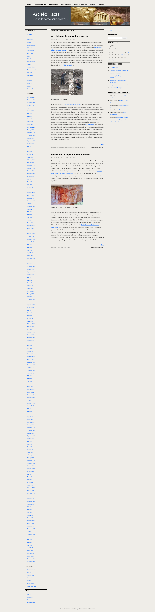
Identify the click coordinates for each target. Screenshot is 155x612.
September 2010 (31, 436)
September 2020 (31, 108)
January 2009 (30, 490)
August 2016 (30, 242)
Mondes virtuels (31, 67)
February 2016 (31, 258)
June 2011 (29, 411)
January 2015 (30, 294)
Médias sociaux (31, 61)
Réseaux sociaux (80, 5)
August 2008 (30, 504)
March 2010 (30, 452)
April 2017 (30, 220)
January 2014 (30, 326)
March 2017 (30, 223)
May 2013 (29, 348)
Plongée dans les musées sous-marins (119, 85)
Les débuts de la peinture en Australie (70, 154)
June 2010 (29, 444)
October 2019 (30, 138)
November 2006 (31, 561)
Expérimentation (68, 147)
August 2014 (30, 307)
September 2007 (31, 534)
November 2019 (31, 135)
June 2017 (29, 214)
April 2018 (30, 187)
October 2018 (30, 171)
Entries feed (30, 597)
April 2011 (30, 416)
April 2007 (30, 548)
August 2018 (30, 176)
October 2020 (30, 105)
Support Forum (31, 578)
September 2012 (31, 370)
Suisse (28, 86)
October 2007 (30, 531)
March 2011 (30, 419)
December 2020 (31, 100)
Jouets (28, 56)
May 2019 (29, 151)
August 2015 (30, 274)
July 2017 (29, 212)
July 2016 (29, 244)
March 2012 (30, 386)
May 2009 (29, 479)
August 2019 (30, 143)
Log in (28, 594)
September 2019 (31, 141)
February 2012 (31, 389)
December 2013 (31, 329)
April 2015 (30, 285)
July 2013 (29, 343)
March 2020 (30, 124)
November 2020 (31, 102)
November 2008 (31, 496)
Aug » (113, 60)
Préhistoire (67, 247)
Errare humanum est (124, 110)
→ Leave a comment (97, 147)
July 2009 (29, 474)
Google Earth (30, 50)
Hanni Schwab (89, 124)
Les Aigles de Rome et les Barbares (119, 70)
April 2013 (30, 351)
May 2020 (29, 119)
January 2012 (30, 392)
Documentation (31, 569)
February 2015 (31, 291)
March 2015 (30, 288)
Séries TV (29, 83)
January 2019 (30, 162)
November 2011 (31, 397)
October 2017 (30, 203)
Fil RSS (110, 30)
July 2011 (29, 408)
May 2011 (29, 414)
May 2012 (29, 381)
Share (102, 145)
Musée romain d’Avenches (73, 105)
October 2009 (30, 466)
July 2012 (29, 376)
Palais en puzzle (67, 65)
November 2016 (31, 233)
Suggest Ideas (30, 575)
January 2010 (30, 457)
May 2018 (29, 184)
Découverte (60, 247)
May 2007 (29, 545)
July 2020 (29, 113)
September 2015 (31, 272)
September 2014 (31, 304)
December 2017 (31, 198)
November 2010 (31, 430)
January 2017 (30, 228)
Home (29, 5)
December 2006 (31, 559)
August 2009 (30, 471)
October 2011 (30, 400)
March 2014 (30, 321)
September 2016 (31, 239)
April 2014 (30, 318)
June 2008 (29, 509)
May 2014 (29, 315)
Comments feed (31, 600)
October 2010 (30, 433)
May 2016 (29, 250)
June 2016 (29, 247)
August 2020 (30, 110)
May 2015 (29, 283)
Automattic (73, 608)
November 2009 (31, 463)
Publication (30, 78)
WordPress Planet (31, 586)
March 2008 (30, 518)
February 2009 (31, 488)
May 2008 (29, 512)
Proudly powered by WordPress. (87, 608)
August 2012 (30, 373)
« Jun (109, 60)
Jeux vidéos (30, 53)
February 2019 (31, 160)
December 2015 (31, 263)
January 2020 (30, 130)
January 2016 (30, 261)
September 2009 (31, 468)
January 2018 (30, 195)
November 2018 (31, 168)
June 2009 (29, 477)
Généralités (30, 48)
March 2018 (30, 190)
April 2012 (30, 384)
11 (128, 52)
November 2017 (31, 201)
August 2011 (30, 406)
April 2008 (30, 515)
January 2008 (30, 523)
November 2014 (31, 299)
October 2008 (30, 498)
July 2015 (29, 277)
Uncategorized (30, 89)
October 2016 (30, 236)
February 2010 (31, 455)
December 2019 (31, 132)
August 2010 (30, 438)
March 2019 (30, 157)
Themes (29, 580)
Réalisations (66, 5)
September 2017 (31, 206)
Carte (101, 5)
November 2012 (31, 365)
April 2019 (30, 154)
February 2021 (31, 97)
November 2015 (31, 266)
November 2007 (31, 529)
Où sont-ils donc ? (114, 67)
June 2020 (29, 116)
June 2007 (29, 542)
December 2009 (31, 460)
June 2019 (29, 149)
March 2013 (30, 354)
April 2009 (30, 482)
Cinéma (29, 37)
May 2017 (29, 217)
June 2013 (29, 345)
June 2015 (29, 280)
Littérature (29, 59)
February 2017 (31, 225)
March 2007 (30, 550)
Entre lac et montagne (115, 73)
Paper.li (93, 5)
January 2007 (30, 556)
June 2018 (29, 182)
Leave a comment (70, 39)
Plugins (29, 572)
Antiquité (59, 147)
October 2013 (30, 335)
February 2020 (31, 127)
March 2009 (30, 485)
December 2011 (31, 395)
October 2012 (30, 367)
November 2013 (31, 332)
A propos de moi (40, 5)
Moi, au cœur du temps (116, 87)
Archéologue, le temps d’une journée (69, 36)
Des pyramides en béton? (122, 117)
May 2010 (29, 447)
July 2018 (29, 179)
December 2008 (31, 493)
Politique (29, 72)
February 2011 (31, 422)
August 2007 (30, 537)
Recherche (29, 80)
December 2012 (31, 362)
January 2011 (30, 425)
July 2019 (29, 146)
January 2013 (30, 359)
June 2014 (29, 313)
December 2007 (31, 526)
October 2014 (30, 302)
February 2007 (31, 553)
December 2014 (31, 296)
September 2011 (31, 403)
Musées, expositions (79, 147)
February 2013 (31, 356)
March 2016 (30, 255)
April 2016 (30, 253)
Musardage (53, 5)
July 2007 (29, 539)
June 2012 (29, 378)
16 (122, 54)
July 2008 (29, 507)
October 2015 (30, 269)
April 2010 (30, 449)
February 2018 (31, 192)
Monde (29, 64)
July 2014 (29, 310)
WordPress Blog (31, 583)
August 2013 (30, 340)
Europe (29, 42)
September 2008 (31, 501)
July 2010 (29, 441)
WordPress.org (31, 602)
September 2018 (31, 173)
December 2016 (31, 231)
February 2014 (31, 324)
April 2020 (30, 121)
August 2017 (30, 209)
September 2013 (31, 337)
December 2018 (31, 165)
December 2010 (31, 427)
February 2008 (31, 520)
